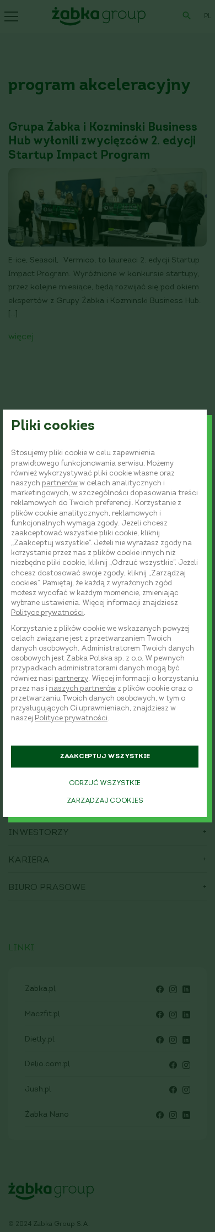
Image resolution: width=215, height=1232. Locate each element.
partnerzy (71, 678)
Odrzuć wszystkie (105, 783)
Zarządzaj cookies (105, 801)
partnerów (60, 483)
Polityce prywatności (47, 613)
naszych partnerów (82, 688)
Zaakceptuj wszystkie (105, 756)
